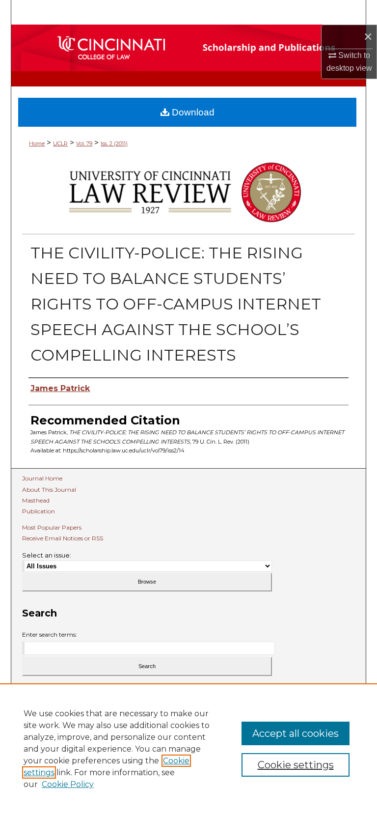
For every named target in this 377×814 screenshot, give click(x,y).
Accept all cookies (295, 733)
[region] (188, 748)
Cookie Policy (68, 784)
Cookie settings (296, 765)
